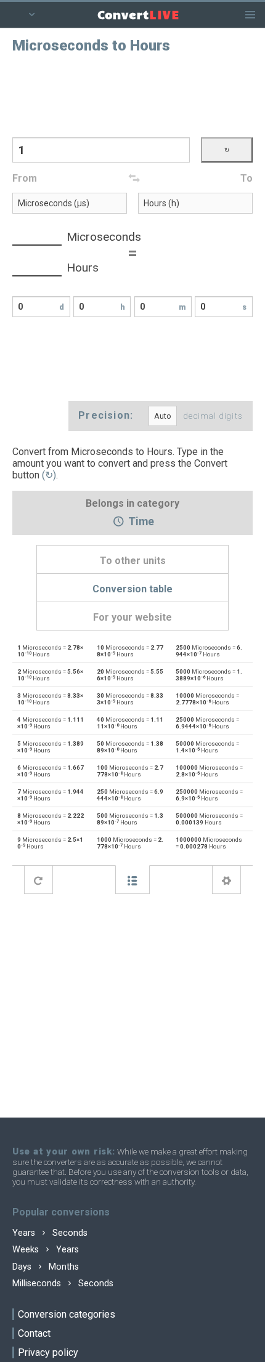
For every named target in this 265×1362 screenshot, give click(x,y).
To (246, 178)
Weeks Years (45, 1249)
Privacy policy (48, 1352)
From (24, 178)
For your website (132, 617)
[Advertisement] (132, 94)
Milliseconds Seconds (62, 1283)
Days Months (45, 1267)
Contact (34, 1333)
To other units (133, 560)
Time (140, 522)
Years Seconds (50, 1233)
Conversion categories (66, 1314)
